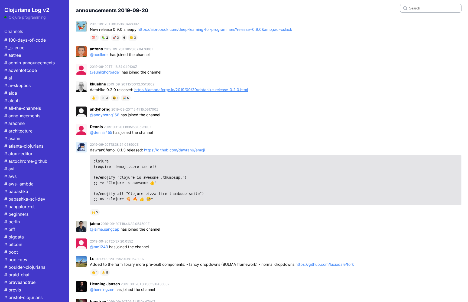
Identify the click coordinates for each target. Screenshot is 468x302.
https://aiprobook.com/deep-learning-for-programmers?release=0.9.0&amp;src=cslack (215, 29)
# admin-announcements (29, 62)
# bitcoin (13, 244)
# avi (9, 168)
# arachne (14, 123)
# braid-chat (17, 274)
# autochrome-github (25, 161)
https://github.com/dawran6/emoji (174, 150)
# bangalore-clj (19, 206)
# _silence (14, 47)
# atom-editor (18, 153)
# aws (10, 176)
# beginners (16, 214)
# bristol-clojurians (23, 297)
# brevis (12, 290)
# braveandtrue (19, 282)
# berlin (12, 221)
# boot (11, 252)
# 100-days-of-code (25, 40)
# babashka (16, 191)
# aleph (12, 100)
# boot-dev (15, 259)
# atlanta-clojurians (23, 146)
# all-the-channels (22, 108)
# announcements (22, 115)
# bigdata (14, 237)
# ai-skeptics (17, 85)
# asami (12, 138)
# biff (9, 229)
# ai (8, 78)
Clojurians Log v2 (26, 10)
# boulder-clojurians (24, 267)
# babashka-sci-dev (24, 199)
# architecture (18, 131)
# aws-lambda (19, 184)
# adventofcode (20, 70)
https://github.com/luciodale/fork (324, 264)
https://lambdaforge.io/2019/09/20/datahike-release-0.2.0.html (191, 89)
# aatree (12, 55)
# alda (10, 93)
